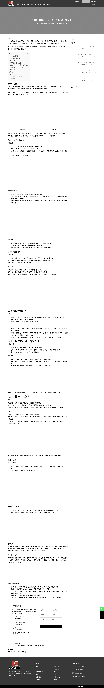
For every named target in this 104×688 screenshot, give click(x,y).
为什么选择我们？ (18, 76)
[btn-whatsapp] (102, 609)
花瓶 (55, 672)
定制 (28, 4)
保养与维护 (13, 61)
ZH (86, 1)
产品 (22, 4)
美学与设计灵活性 (15, 63)
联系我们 (49, 4)
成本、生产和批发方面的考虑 (19, 65)
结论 (11, 72)
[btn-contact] (102, 613)
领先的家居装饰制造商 (18, 47)
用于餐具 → (78, 1)
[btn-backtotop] (102, 617)
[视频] (95, 1)
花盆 (55, 674)
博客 (44, 4)
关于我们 (37, 4)
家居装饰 (56, 666)
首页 (38, 23)
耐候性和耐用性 (15, 58)
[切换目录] (26, 54)
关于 (37, 674)
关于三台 (12, 74)
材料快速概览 (14, 56)
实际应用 (12, 70)
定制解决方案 (39, 672)
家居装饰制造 (18, 560)
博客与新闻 (44, 23)
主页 (18, 4)
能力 (32, 4)
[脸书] (92, 1)
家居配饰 (56, 679)
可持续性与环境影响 (16, 67)
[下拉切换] (24, 4)
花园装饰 (56, 669)
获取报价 (93, 4)
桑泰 (37, 663)
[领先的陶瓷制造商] (11, 3)
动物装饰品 (57, 677)
